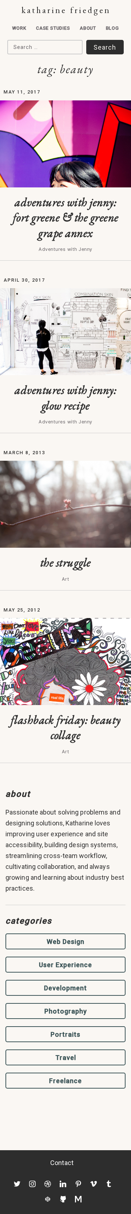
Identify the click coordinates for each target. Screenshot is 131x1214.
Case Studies (53, 28)
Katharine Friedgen (66, 10)
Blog (112, 28)
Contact (62, 1163)
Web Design (65, 941)
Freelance (65, 1081)
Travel (65, 1057)
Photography (65, 1011)
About (88, 28)
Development (65, 988)
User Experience (65, 965)
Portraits (65, 1034)
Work (19, 28)
